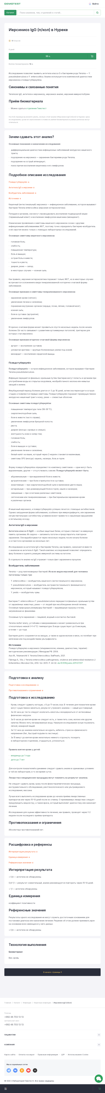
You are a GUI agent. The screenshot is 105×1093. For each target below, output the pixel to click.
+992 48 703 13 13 (14, 1017)
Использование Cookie (78, 1054)
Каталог (10, 12)
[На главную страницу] (12, 3)
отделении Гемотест (36, 108)
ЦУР (63, 1054)
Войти (95, 4)
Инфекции (27, 1003)
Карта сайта (9, 1054)
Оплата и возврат (26, 1054)
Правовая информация (48, 1054)
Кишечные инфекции (42, 1003)
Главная (7, 1003)
